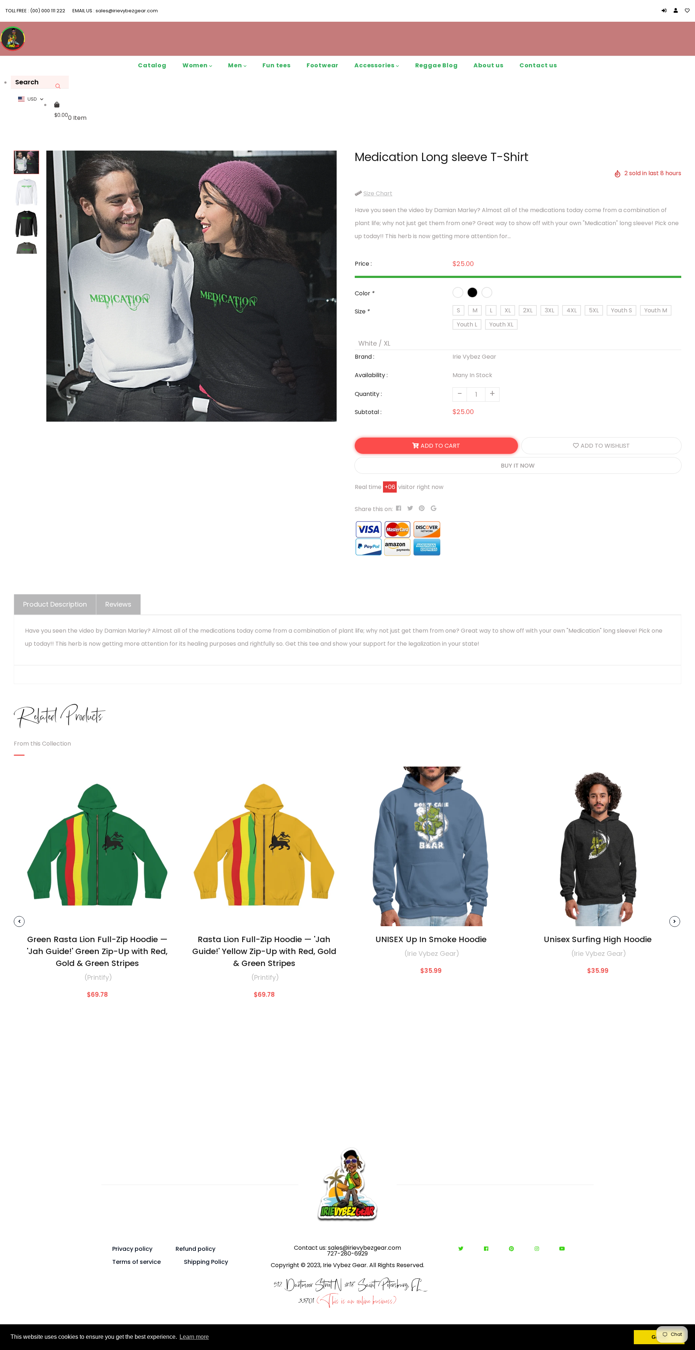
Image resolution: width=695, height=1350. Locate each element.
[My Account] (677, 10)
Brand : (364, 357)
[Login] (666, 10)
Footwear (322, 65)
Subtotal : (368, 412)
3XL (549, 310)
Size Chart (377, 193)
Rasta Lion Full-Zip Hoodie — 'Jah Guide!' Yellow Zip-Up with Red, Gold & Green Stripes (264, 951)
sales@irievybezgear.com (126, 10)
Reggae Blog (436, 65)
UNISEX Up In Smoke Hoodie (430, 939)
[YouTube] (562, 1249)
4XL (571, 310)
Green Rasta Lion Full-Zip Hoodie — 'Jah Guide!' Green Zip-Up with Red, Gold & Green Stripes (97, 951)
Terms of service (136, 1262)
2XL (527, 310)
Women (195, 65)
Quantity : (368, 394)
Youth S (621, 310)
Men (235, 65)
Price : (363, 264)
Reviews (118, 604)
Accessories (375, 65)
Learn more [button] (194, 1337)
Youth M (655, 310)
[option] (191, 286)
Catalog (152, 65)
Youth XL (501, 324)
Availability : (371, 375)
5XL (594, 310)
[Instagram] (539, 1249)
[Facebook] (488, 1249)
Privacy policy (132, 1249)
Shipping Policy (206, 1262)
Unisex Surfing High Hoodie (598, 939)
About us (488, 65)
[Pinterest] (513, 1249)
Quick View (97, 915)
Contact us (538, 65)
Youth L (467, 324)
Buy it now (518, 465)
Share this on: (374, 509)
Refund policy (195, 1249)
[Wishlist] (687, 10)
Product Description (55, 604)
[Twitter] (463, 1249)
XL (508, 310)
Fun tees (276, 65)
